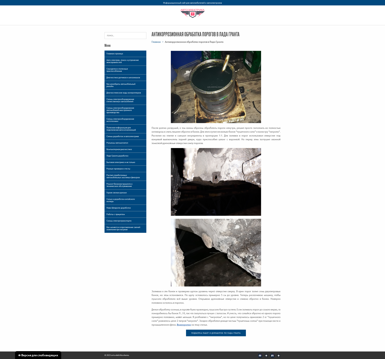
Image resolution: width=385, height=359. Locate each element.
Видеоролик (184, 324)
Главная (156, 41)
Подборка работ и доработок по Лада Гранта (216, 333)
